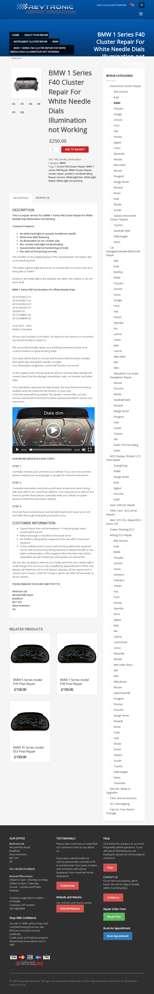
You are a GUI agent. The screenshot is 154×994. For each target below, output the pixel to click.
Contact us (113, 897)
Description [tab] (20, 198)
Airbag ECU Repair (121, 535)
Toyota (118, 225)
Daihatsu (119, 580)
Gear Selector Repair (122, 505)
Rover (117, 193)
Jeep (116, 345)
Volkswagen (121, 236)
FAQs (110, 867)
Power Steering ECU (122, 529)
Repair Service (56, 177)
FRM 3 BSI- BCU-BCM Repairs (121, 512)
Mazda (118, 159)
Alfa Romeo (121, 91)
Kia (115, 328)
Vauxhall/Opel (122, 400)
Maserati (119, 153)
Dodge (118, 114)
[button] (53, 430)
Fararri (118, 317)
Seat (116, 198)
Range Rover (121, 182)
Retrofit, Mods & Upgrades (118, 790)
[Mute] (84, 450)
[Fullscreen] (90, 450)
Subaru (118, 755)
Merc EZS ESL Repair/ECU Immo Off (123, 522)
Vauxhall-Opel (122, 230)
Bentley (118, 272)
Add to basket (75, 149)
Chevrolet (119, 783)
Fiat (116, 131)
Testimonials (67, 885)
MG (116, 362)
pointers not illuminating (78, 173)
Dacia (117, 294)
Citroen (118, 120)
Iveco (117, 614)
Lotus (117, 148)
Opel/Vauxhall (122, 693)
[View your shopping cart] (132, 5)
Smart (117, 749)
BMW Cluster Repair (80, 170)
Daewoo (119, 574)
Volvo (117, 242)
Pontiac (118, 704)
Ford (116, 125)
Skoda (117, 204)
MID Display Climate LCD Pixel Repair (123, 458)
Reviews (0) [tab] (42, 197)
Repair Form (114, 916)
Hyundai (118, 323)
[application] (53, 430)
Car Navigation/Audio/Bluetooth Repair (123, 251)
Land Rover (121, 642)
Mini (116, 368)
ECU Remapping (119, 804)
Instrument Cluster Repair (125, 86)
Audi (116, 97)
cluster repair (56, 173)
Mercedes (120, 165)
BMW (63, 163)
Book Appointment (117, 936)
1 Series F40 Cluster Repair (70, 166)
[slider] (50, 450)
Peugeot (119, 176)
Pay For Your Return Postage (120, 811)
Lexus (117, 339)
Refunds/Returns (70, 908)
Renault (118, 187)
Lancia (118, 334)
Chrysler (118, 108)
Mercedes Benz (123, 664)
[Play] (17, 450)
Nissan (118, 170)
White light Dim (74, 177)
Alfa (116, 260)
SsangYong (120, 465)
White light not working (69, 180)
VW (116, 439)
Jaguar (117, 142)
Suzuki (117, 210)
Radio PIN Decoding (126, 445)
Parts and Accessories (123, 798)
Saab (117, 499)
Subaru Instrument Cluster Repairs (123, 217)
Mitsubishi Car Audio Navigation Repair (124, 375)
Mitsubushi (120, 681)
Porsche (119, 388)
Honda (118, 136)
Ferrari (118, 586)
